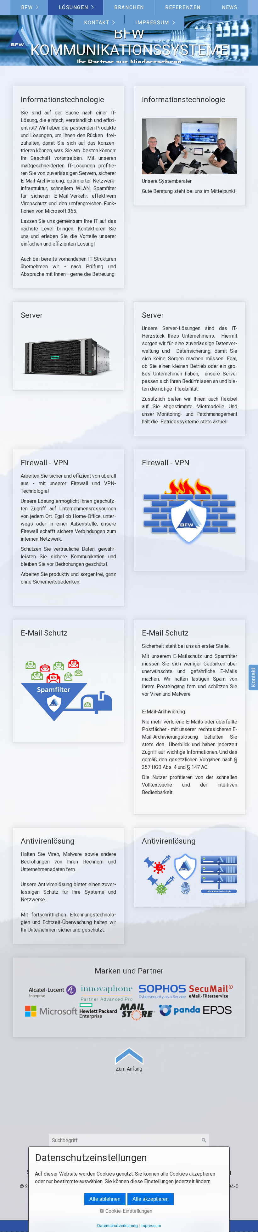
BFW (27, 7)
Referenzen (183, 7)
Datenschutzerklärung (117, 1225)
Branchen (129, 7)
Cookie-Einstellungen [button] (128, 1211)
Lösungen (73, 7)
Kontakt (96, 23)
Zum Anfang (129, 1069)
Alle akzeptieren (150, 1199)
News (230, 7)
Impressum (152, 23)
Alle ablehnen (105, 1199)
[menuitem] (29, 7)
